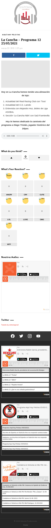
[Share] (14, 55)
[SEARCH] (48, 27)
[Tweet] (38, 55)
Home (25, 525)
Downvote (39, 158)
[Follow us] (44, 27)
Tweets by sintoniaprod (10, 325)
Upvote (11, 158)
